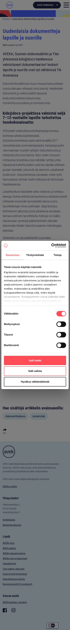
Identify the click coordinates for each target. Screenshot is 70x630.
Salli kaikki (35, 360)
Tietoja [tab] (58, 255)
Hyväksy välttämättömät (35, 381)
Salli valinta (35, 371)
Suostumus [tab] (12, 255)
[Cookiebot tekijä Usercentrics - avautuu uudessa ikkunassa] (51, 245)
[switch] (61, 324)
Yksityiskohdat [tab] (35, 255)
